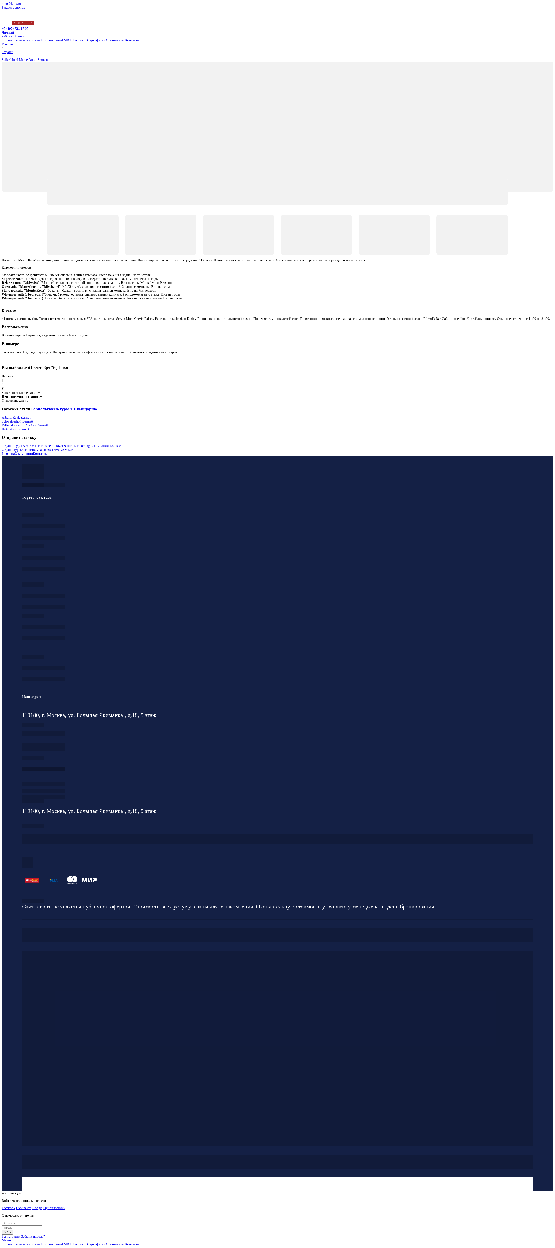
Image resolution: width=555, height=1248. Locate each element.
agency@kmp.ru (43, 538)
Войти (7, 1232)
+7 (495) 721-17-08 (43, 733)
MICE (68, 40)
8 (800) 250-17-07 (43, 769)
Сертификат (96, 40)
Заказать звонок (13, 7)
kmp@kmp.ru (11, 3)
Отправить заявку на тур (43, 791)
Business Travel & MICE (58, 446)
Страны (7, 40)
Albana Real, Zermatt (16, 417)
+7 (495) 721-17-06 (43, 668)
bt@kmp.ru (43, 607)
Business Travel (52, 40)
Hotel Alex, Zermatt (15, 429)
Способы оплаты (43, 797)
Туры (18, 40)
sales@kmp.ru (43, 679)
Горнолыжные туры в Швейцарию (64, 409)
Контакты (132, 40)
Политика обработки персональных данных (33, 901)
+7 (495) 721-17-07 (43, 526)
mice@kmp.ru (43, 638)
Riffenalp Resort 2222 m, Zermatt (25, 425)
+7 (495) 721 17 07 (15, 28)
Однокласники (54, 1208)
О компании (115, 40)
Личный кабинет (8, 34)
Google (37, 1208)
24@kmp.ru (43, 749)
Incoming (79, 40)
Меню (19, 36)
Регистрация (11, 1236)
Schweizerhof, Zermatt (17, 421)
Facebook (8, 1208)
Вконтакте (23, 1208)
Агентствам (31, 40)
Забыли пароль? (33, 1236)
